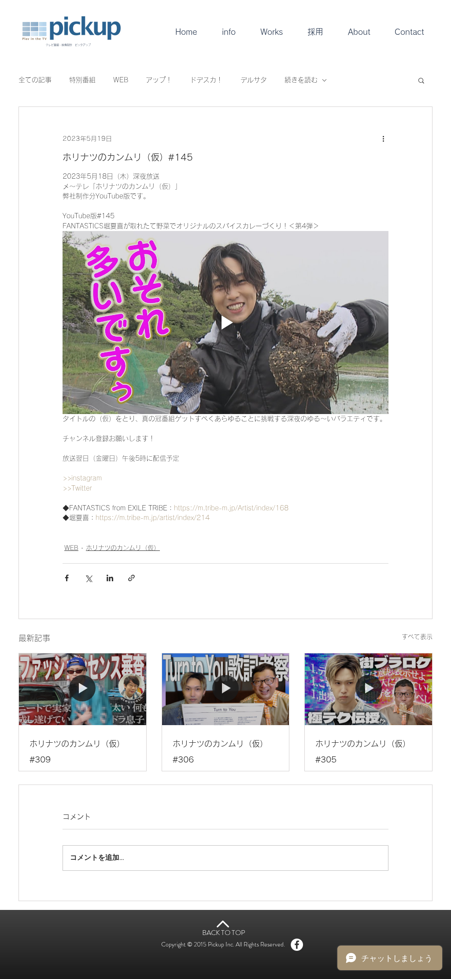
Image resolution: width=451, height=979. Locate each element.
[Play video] (225, 322)
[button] (421, 80)
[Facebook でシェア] (67, 578)
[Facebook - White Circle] (297, 945)
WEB (120, 80)
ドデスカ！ (206, 80)
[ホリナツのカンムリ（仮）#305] (368, 689)
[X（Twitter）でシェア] (88, 578)
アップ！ (159, 80)
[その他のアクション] (383, 138)
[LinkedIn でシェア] (110, 578)
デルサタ (253, 80)
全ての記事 (35, 80)
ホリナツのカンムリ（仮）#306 (220, 751)
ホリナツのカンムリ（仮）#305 (362, 751)
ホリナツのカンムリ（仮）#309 (77, 751)
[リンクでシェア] (131, 578)
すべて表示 (417, 637)
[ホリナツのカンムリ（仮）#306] (225, 689)
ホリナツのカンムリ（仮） (123, 548)
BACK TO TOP (223, 933)
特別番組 (82, 80)
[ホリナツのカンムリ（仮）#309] (82, 689)
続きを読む (301, 80)
